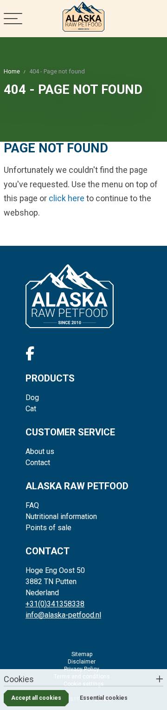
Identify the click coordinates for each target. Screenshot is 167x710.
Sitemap (81, 654)
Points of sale (48, 527)
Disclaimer (82, 661)
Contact (38, 462)
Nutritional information (61, 516)
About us (40, 451)
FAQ (32, 505)
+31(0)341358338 (55, 603)
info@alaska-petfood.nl (63, 615)
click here (66, 198)
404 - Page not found (57, 71)
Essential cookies (104, 698)
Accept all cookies (36, 698)
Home (12, 71)
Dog (32, 397)
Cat (31, 408)
